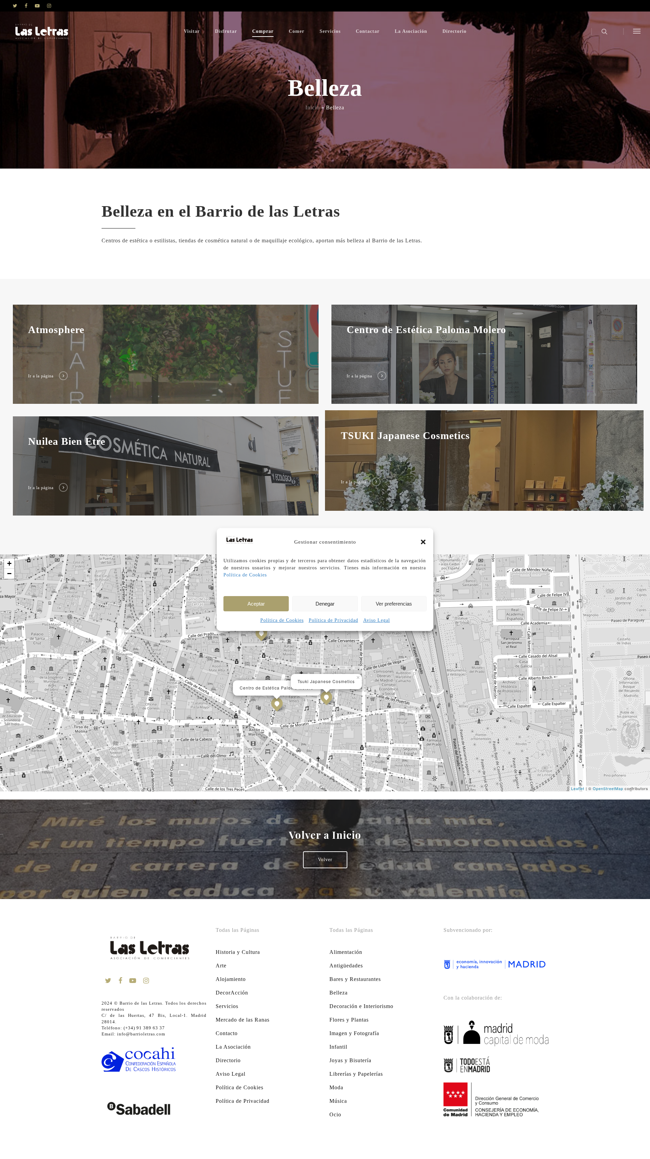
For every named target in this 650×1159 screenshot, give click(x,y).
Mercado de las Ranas (242, 1020)
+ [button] (9, 563)
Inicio (312, 107)
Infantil (338, 1047)
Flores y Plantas (349, 1020)
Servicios (330, 31)
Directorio (454, 31)
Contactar (368, 31)
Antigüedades (346, 965)
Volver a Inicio (325, 834)
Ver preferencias (394, 604)
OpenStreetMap (608, 788)
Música (338, 1101)
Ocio (335, 1114)
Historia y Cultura (238, 952)
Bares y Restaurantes (355, 979)
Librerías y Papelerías (356, 1074)
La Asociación (411, 31)
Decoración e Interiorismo (361, 1006)
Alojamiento (231, 979)
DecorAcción (232, 993)
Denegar (325, 604)
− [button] (9, 573)
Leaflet (577, 788)
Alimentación (345, 952)
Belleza (338, 993)
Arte (221, 965)
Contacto (227, 1033)
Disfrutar (226, 31)
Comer (296, 31)
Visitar (192, 31)
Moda (336, 1087)
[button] (423, 542)
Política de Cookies (245, 574)
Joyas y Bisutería (350, 1060)
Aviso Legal (376, 620)
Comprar (263, 31)
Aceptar (256, 604)
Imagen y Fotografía (354, 1033)
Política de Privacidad (333, 620)
